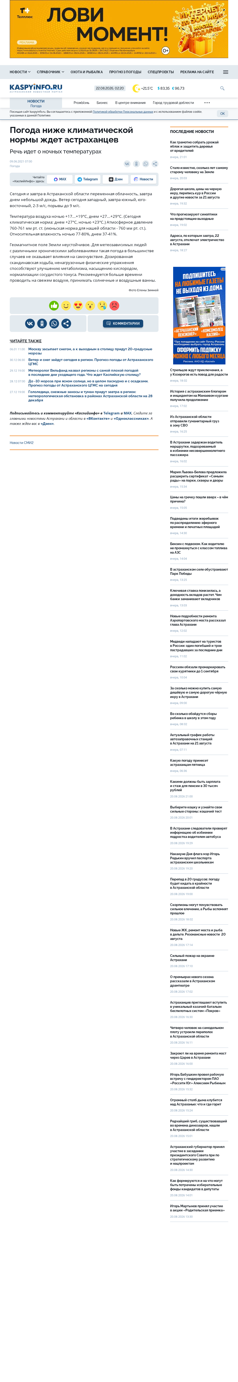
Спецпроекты (161, 72)
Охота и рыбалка (87, 72)
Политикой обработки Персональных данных (123, 111)
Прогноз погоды (125, 72)
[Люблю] (78, 306)
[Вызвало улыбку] (66, 306)
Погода (36, 106)
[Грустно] (102, 306)
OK (222, 114)
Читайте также (26, 341)
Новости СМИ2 (21, 443)
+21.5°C (147, 88)
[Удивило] (90, 306)
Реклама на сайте (197, 72)
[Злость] (114, 306)
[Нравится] (54, 306)
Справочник (49, 72)
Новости (19, 72)
